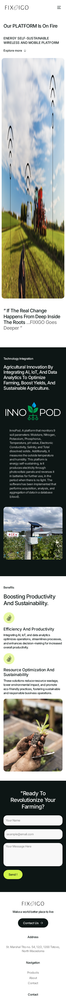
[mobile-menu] (58, 7)
